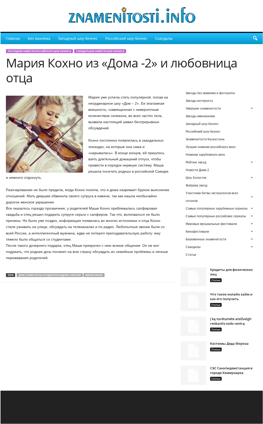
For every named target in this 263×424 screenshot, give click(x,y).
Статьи (215, 280)
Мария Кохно (94, 275)
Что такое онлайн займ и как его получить (231, 296)
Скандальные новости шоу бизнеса (100, 51)
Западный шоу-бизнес (78, 38)
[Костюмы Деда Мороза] (193, 350)
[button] (255, 38)
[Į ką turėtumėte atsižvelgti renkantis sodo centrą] (193, 326)
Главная (13, 38)
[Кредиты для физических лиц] (193, 277)
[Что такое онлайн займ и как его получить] (193, 301)
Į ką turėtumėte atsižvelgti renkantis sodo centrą (230, 321)
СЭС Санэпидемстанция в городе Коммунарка (231, 370)
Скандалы (164, 38)
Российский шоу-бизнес (126, 38)
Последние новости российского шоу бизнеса (39, 51)
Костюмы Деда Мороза (229, 343)
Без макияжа (39, 38)
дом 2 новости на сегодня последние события (49, 275)
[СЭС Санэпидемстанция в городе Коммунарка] (193, 375)
